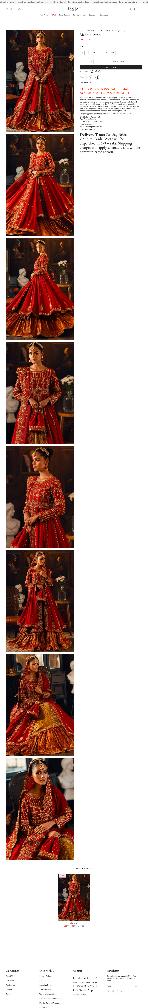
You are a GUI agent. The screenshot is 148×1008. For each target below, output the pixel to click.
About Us (9, 976)
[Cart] (140, 9)
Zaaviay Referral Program (49, 1003)
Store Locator (45, 989)
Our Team (10, 980)
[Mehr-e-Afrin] (74, 897)
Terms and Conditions (48, 994)
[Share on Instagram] (99, 71)
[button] (64, 15)
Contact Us (10, 985)
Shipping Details (46, 985)
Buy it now (111, 67)
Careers (9, 989)
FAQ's (41, 980)
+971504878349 (80, 995)
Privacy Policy (45, 976)
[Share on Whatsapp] (92, 71)
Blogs (8, 994)
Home (82, 31)
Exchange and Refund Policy (51, 998)
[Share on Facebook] (96, 71)
